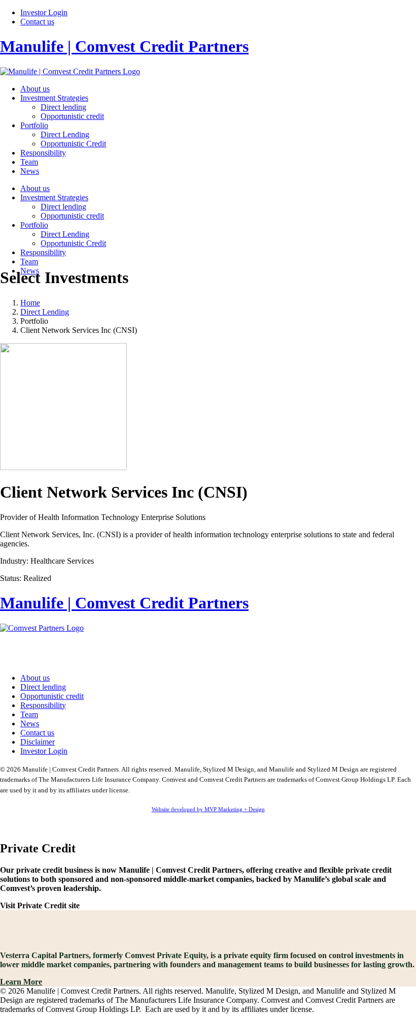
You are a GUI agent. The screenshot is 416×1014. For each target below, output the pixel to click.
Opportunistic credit (72, 116)
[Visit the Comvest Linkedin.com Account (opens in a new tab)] (208, 648)
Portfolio (34, 125)
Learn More (21, 981)
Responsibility (43, 152)
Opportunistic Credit (73, 143)
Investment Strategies (54, 98)
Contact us (37, 21)
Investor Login (43, 12)
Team (29, 162)
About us (35, 88)
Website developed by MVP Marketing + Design (208, 809)
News (29, 171)
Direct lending (63, 107)
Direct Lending (65, 134)
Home (30, 302)
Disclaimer (37, 742)
